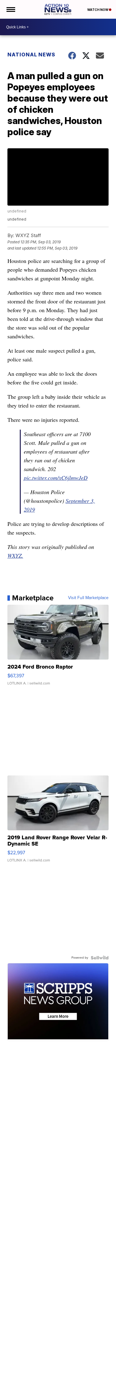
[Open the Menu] (10, 9)
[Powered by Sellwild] (100, 958)
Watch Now (98, 10)
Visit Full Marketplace (88, 598)
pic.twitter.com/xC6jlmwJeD (56, 477)
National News (31, 54)
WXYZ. (15, 555)
